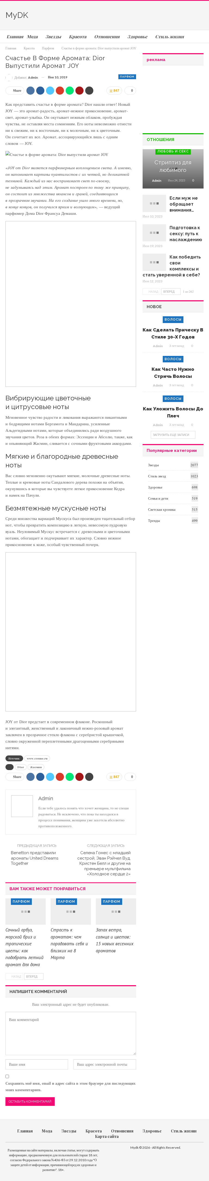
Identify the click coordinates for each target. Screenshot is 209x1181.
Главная (25, 1131)
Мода (47, 1131)
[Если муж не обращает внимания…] (154, 203)
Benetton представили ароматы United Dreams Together (34, 858)
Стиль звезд (157, 476)
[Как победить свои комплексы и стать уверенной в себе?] (154, 262)
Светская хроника (162, 509)
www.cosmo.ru (37, 758)
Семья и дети (158, 498)
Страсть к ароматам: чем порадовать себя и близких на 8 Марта (69, 943)
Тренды (154, 520)
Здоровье (155, 487)
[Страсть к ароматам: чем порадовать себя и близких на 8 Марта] (71, 911)
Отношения (122, 1131)
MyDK (16, 15)
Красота (93, 1131)
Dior (20, 767)
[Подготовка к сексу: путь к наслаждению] (154, 233)
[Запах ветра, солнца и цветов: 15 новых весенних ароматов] (116, 911)
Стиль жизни (183, 1131)
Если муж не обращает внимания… (184, 204)
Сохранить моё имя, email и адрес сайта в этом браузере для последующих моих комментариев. (70, 1086)
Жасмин (36, 767)
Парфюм (127, 76)
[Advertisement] (140, 14)
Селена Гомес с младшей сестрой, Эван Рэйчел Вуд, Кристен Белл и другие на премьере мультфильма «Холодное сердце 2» (104, 863)
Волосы (173, 319)
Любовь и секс (173, 151)
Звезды (153, 464)
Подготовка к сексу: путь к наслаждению (186, 233)
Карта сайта (107, 1136)
